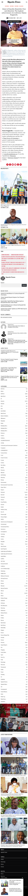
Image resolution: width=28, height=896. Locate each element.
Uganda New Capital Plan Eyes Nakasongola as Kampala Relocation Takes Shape (9, 369)
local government (4, 563)
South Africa (3, 652)
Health (2, 507)
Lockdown (3, 566)
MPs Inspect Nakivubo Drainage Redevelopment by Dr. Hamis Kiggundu (14, 205)
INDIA (2, 519)
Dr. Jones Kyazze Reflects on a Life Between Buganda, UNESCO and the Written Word (13, 815)
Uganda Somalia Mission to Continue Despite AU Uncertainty (9, 351)
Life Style (3, 561)
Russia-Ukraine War (5, 635)
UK (1, 686)
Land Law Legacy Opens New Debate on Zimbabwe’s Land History (16, 326)
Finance (2, 499)
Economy (3, 470)
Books (2, 423)
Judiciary (2, 536)
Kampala (2, 541)
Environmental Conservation (7, 484)
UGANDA (3, 679)
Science (2, 640)
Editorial (2, 472)
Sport (2, 654)
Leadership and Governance (6, 553)
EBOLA (2, 467)
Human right (3, 514)
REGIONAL (3, 627)
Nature (2, 590)
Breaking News (4, 425)
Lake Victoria (3, 546)
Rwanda (2, 637)
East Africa (3, 465)
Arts (2, 406)
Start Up (2, 657)
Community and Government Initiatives (9, 445)
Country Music (4, 452)
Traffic (2, 669)
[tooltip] (7, 164)
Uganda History (4, 681)
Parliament (3, 610)
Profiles (2, 617)
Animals (2, 403)
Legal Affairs (3, 556)
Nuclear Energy (4, 598)
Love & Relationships (5, 568)
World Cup (3, 696)
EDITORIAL (3, 475)
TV (1, 677)
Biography (3, 420)
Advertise (3, 876)
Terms (2, 873)
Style (2, 659)
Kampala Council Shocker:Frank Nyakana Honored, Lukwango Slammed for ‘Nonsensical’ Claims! (13, 845)
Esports (2, 489)
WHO (2, 694)
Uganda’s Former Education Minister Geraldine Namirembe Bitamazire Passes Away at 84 (12, 794)
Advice (2, 391)
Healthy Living (4, 509)
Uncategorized (4, 689)
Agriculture (3, 396)
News (2, 593)
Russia (2, 632)
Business (3, 433)
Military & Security (5, 576)
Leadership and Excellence (6, 551)
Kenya (2, 544)
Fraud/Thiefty (4, 502)
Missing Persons (4, 578)
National (2, 585)
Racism (2, 620)
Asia (2, 408)
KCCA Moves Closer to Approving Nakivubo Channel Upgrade (13, 246)
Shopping (3, 649)
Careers (2, 435)
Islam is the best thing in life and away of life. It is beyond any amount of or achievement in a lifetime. (13, 264)
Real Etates (3, 625)
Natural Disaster (4, 588)
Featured (7, 6)
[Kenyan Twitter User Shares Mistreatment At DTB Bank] (14, 711)
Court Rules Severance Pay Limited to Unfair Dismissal (17, 334)
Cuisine (2, 460)
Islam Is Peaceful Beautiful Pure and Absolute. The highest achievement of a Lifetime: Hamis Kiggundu (13, 258)
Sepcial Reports (4, 644)
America (2, 401)
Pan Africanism (4, 605)
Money (2, 580)
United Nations (4, 691)
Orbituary (3, 603)
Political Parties (4, 612)
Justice (2, 539)
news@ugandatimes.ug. (10, 154)
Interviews (3, 529)
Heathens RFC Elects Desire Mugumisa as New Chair (13, 775)
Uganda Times (10, 277)
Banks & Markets (4, 415)
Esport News (3, 487)
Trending (2, 674)
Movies (2, 583)
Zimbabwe (3, 701)
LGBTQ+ (2, 558)
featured (17, 6)
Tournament (3, 667)
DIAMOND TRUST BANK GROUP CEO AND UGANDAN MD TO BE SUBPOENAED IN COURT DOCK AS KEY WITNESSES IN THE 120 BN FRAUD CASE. (17, 342)
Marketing (3, 571)
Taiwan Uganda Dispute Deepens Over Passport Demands (9, 360)
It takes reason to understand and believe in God (13, 273)
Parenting (3, 608)
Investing (3, 534)
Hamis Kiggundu (5, 254)
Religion (21, 6)
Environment (3, 482)
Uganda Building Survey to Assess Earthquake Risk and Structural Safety (10, 378)
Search (2, 282)
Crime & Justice (4, 457)
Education (3, 477)
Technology (3, 662)
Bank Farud (3, 413)
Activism (2, 388)
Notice (2, 595)
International (3, 524)
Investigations (4, 531)
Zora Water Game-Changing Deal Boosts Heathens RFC (14, 755)
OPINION (3, 600)
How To (2, 512)
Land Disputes (4, 548)
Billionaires (3, 418)
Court (2, 455)
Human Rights (4, 516)
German (2, 504)
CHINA (2, 443)
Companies (3, 448)
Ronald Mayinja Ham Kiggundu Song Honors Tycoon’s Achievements (13, 225)
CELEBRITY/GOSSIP (5, 440)
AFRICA (2, 393)
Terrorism (3, 664)
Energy (2, 479)
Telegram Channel (13, 157)
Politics (2, 615)
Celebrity (3, 438)
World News (3, 699)
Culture (2, 462)
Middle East (3, 573)
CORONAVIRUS (4, 450)
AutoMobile (3, 411)
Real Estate (3, 622)
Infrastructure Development (7, 521)
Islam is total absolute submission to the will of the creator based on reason (14, 269)
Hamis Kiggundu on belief (17, 254)
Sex (1, 647)
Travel (2, 672)
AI (1, 398)
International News (5, 526)
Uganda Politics (4, 684)
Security (2, 642)
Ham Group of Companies (11, 138)
